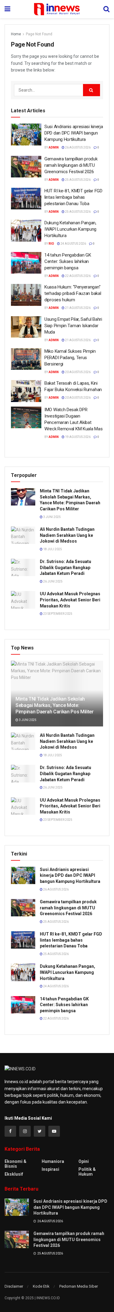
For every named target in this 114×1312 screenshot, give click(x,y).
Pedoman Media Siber (78, 1286)
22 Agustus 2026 (77, 276)
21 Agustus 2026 (77, 308)
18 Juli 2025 (52, 549)
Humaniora (53, 1161)
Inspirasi (50, 1169)
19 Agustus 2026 (77, 437)
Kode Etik (41, 1286)
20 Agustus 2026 (77, 372)
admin (54, 147)
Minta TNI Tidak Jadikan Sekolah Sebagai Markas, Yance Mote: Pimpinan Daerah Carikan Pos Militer (55, 705)
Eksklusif (14, 1174)
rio (51, 243)
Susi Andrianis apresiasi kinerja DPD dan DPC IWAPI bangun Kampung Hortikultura (73, 133)
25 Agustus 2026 (77, 179)
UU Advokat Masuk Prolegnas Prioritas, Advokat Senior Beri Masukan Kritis (70, 599)
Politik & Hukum (87, 1172)
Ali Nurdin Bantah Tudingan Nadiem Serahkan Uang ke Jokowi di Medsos (67, 535)
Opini (83, 1161)
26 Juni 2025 (53, 581)
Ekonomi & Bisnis (15, 1164)
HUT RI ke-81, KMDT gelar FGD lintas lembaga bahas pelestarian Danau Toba (73, 197)
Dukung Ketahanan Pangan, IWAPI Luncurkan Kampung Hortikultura (70, 229)
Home (16, 34)
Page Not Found (39, 34)
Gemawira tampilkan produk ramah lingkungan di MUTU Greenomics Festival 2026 (71, 165)
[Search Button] (91, 90)
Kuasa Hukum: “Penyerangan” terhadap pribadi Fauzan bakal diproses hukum (72, 293)
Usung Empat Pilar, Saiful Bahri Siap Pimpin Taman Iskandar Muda (73, 326)
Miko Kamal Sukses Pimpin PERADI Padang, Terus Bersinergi (70, 357)
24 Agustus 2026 (73, 243)
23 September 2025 (57, 613)
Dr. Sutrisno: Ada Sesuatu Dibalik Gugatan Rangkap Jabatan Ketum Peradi (65, 567)
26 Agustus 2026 (77, 147)
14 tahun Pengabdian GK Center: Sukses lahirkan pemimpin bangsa (67, 261)
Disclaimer (14, 1286)
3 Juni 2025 (52, 517)
